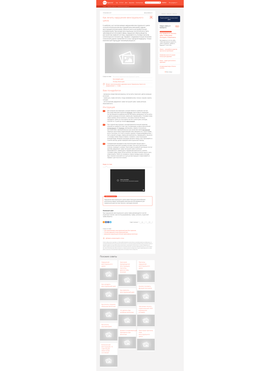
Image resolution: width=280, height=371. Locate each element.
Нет (149, 222)
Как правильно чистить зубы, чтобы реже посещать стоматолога (168, 35)
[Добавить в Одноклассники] (104, 222)
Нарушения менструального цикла (107, 264)
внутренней (146, 130)
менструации (131, 121)
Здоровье (131, 2)
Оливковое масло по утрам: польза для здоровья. (167, 55)
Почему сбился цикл (119, 81)
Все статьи (169, 72)
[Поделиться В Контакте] (106, 222)
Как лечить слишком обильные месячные (108, 305)
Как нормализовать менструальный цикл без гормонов (120, 230)
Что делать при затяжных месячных (127, 311)
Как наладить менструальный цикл (108, 285)
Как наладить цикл (118, 79)
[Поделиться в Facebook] (108, 222)
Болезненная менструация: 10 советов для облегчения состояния (107, 349)
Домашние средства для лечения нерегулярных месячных (121, 234)
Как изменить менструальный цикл (127, 291)
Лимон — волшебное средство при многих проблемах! (168, 50)
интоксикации (111, 128)
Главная (104, 6)
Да (142, 222)
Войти (164, 2)
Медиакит (164, 13)
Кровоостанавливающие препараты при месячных (128, 332)
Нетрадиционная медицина (123, 6)
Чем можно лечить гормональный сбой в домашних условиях (146, 309)
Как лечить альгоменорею (106, 325)
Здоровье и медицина (112, 6)
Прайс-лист (169, 13)
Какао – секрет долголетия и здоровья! (168, 61)
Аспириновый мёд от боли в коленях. (168, 67)
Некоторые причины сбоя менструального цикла (146, 333)
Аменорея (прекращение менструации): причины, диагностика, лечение (125, 267)
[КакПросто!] (108, 3)
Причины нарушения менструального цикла (144, 265)
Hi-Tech (121, 2)
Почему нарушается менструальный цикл (116, 232)
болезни (121, 128)
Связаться (174, 13)
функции (129, 112)
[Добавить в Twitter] (110, 222)
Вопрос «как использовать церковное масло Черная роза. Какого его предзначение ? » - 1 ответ (126, 85)
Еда (117, 2)
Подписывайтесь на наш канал (169, 18)
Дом (126, 2)
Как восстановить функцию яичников (145, 287)
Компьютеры (139, 2)
